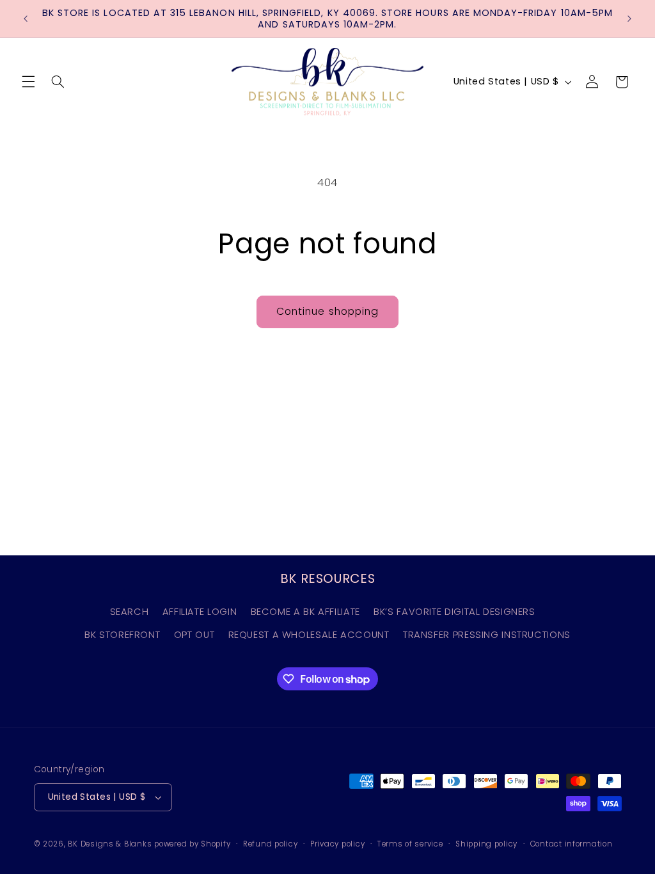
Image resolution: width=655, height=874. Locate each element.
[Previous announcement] (26, 18)
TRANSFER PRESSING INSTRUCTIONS (487, 634)
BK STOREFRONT (122, 634)
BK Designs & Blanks (110, 844)
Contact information (571, 844)
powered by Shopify (192, 844)
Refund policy (270, 844)
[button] (28, 82)
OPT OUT (194, 634)
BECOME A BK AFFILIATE (305, 611)
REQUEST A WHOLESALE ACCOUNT (309, 634)
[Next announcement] (629, 18)
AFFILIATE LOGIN (199, 611)
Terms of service (410, 844)
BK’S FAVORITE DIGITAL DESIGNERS (454, 611)
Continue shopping (327, 311)
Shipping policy (486, 844)
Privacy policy (337, 844)
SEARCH (129, 611)
